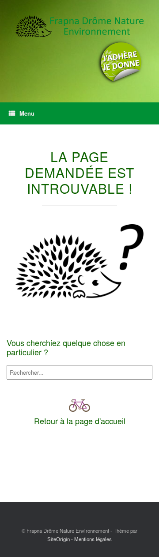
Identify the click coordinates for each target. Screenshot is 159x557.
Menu (26, 113)
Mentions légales (93, 538)
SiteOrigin (58, 538)
